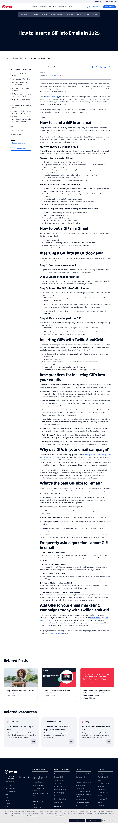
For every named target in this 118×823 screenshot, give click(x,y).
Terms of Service (60, 816)
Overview (35, 14)
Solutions (43, 6)
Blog (8, 58)
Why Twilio (52, 6)
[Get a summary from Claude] (28, 777)
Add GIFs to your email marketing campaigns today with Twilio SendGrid (21, 119)
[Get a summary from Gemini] (24, 777)
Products (34, 6)
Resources (62, 6)
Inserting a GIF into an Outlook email (19, 84)
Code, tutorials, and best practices (19, 130)
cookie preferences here (88, 813)
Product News (69, 14)
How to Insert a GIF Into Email (21, 70)
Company (95, 14)
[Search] (87, 7)
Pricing (71, 6)
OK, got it (77, 820)
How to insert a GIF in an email (59, 146)
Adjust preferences (93, 820)
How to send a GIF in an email (20, 74)
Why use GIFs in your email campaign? (21, 101)
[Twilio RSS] (110, 66)
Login (112, 1)
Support (106, 1)
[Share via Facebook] (93, 67)
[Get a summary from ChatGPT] (20, 777)
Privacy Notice (34, 816)
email (48, 625)
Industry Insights (56, 14)
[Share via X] (97, 66)
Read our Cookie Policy (107, 820)
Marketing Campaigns (16, 134)
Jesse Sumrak (51, 75)
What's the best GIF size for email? (21, 107)
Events (79, 14)
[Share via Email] (105, 67)
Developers (44, 14)
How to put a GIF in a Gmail (21, 79)
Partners (86, 14)
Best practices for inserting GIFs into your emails (21, 95)
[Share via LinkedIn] (101, 66)
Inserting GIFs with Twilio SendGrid (20, 89)
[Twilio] (7, 7)
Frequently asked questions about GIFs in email (21, 112)
